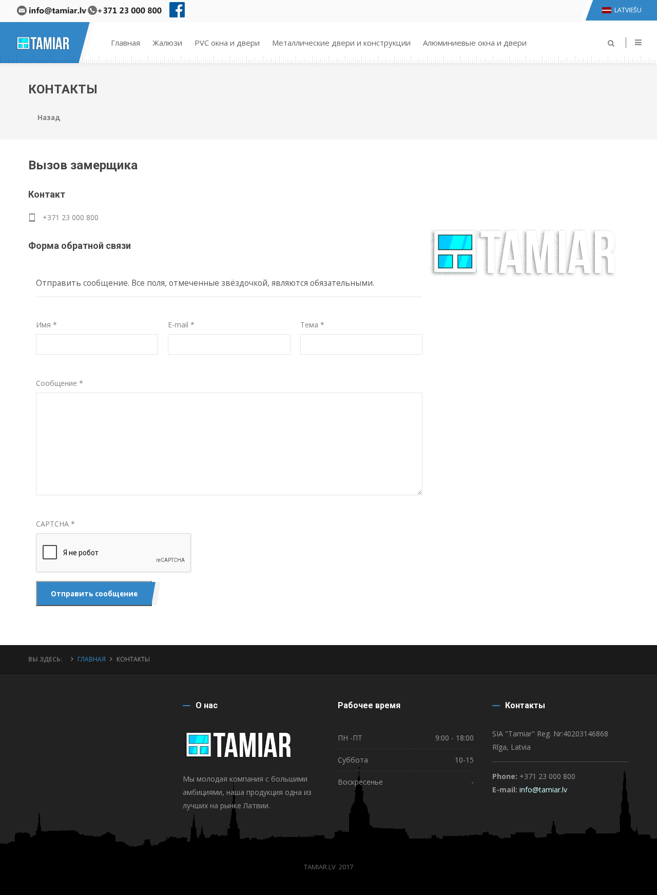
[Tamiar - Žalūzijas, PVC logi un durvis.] (43, 31)
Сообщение (59, 383)
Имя (46, 324)
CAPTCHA (55, 524)
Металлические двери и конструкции (341, 42)
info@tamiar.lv (543, 789)
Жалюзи (167, 42)
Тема (312, 324)
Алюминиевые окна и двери (475, 42)
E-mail (181, 324)
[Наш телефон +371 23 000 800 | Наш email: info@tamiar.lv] (88, 11)
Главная (125, 42)
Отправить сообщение (94, 593)
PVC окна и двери (227, 42)
